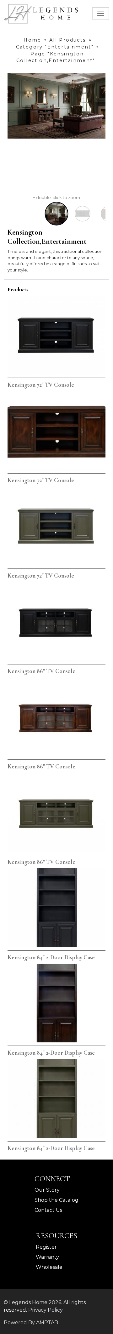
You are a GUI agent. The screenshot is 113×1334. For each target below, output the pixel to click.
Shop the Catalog (56, 1200)
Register (46, 1247)
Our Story (47, 1190)
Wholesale (49, 1267)
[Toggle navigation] (100, 13)
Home (32, 40)
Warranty (47, 1257)
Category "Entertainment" (55, 47)
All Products (67, 40)
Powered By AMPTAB (31, 1322)
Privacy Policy (45, 1310)
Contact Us (48, 1210)
